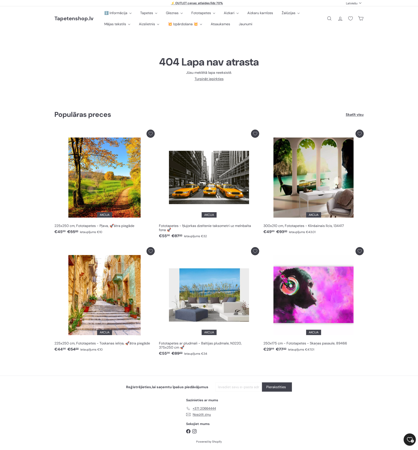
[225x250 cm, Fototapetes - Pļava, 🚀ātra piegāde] (104, 183)
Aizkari (229, 13)
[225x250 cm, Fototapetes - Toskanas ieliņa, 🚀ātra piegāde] (104, 300)
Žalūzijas (289, 13)
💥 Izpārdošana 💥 (183, 24)
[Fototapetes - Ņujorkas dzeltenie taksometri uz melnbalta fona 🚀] (209, 185)
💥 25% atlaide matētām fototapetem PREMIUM (197, 5)
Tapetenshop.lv (73, 18)
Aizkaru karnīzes (260, 13)
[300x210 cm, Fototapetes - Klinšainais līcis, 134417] (313, 183)
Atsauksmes (220, 24)
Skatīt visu (355, 114)
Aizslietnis (147, 24)
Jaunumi (245, 24)
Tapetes (147, 13)
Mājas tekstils (115, 24)
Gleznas (172, 13)
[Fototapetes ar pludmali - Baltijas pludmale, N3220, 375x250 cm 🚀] (209, 302)
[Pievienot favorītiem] (151, 134)
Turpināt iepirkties (209, 79)
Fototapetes (201, 13)
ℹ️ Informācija (116, 13)
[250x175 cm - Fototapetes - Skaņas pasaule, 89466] (313, 300)
